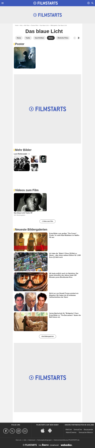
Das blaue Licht (44, 25)
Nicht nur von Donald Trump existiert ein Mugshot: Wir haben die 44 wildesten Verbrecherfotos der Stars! (63, 295)
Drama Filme (34, 25)
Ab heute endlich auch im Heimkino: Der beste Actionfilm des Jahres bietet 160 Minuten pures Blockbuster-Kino (63, 275)
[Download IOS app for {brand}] (44, 430)
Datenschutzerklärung (61, 440)
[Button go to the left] (74, 38)
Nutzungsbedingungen (44, 440)
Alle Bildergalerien (47, 336)
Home (16, 25)
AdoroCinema (71, 432)
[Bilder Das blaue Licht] (25, 58)
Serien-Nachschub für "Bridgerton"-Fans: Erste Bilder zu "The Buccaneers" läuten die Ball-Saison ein (65, 315)
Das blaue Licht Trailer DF (23, 213)
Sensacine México (86, 432)
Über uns (18, 440)
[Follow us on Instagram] (19, 431)
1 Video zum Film (47, 221)
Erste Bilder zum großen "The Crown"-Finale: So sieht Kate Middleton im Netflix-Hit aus (64, 235)
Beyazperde (88, 429)
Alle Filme (26, 25)
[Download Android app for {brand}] (51, 430)
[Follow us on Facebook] (6, 431)
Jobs (24, 440)
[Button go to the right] (78, 38)
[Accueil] (45, 3)
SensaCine (78, 429)
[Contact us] (25, 431)
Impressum (31, 440)
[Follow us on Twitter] (13, 431)
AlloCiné (68, 429)
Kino (21, 25)
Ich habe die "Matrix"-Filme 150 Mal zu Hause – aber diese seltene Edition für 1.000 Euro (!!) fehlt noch (65, 255)
